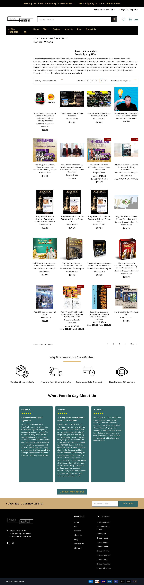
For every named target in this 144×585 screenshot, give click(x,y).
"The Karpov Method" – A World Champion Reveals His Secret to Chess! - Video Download (72, 168)
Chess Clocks (102, 546)
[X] (13, 543)
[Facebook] (8, 543)
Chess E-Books (103, 551)
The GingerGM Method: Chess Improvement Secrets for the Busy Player (44, 167)
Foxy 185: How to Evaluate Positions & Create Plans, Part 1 (99, 218)
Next (132, 344)
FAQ (45, 29)
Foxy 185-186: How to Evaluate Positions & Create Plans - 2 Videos (45, 218)
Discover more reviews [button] (72, 491)
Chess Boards (102, 542)
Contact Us (91, 29)
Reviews (56, 29)
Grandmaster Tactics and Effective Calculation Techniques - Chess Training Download (45, 117)
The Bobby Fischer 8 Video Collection (72, 114)
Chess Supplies (103, 564)
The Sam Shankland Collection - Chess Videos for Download (99, 167)
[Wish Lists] (124, 19)
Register (134, 9)
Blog (79, 29)
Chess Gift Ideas (104, 568)
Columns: (81, 80)
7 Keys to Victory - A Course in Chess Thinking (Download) (126, 167)
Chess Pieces (102, 538)
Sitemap (78, 548)
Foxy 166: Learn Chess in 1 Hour (45, 313)
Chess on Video (103, 555)
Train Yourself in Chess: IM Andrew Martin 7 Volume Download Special (72, 314)
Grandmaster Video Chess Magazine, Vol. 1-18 (99, 114)
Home (36, 29)
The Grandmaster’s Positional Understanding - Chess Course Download (126, 265)
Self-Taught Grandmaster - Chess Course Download (45, 264)
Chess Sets (101, 533)
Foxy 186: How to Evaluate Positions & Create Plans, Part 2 (72, 218)
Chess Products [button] (13, 30)
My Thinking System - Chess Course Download (72, 264)
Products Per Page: (119, 80)
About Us (69, 29)
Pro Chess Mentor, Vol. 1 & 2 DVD (126, 313)
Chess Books (102, 559)
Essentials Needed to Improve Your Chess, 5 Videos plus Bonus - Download (99, 315)
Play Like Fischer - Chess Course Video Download (126, 217)
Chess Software (103, 522)
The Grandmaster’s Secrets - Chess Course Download (99, 264)
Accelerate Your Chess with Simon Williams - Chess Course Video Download (126, 115)
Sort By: (38, 80)
